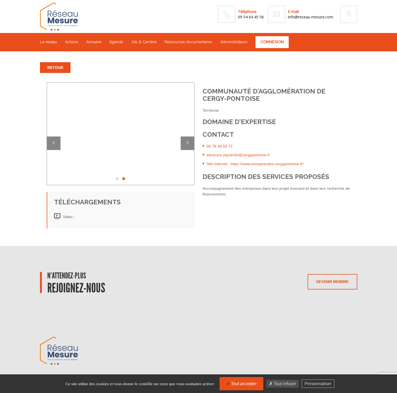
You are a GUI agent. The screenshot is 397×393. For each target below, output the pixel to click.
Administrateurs (233, 42)
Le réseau (48, 42)
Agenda (116, 42)
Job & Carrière (143, 42)
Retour (55, 67)
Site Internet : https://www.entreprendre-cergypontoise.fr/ (255, 164)
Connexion (272, 42)
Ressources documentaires (188, 42)
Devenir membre (332, 282)
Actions (71, 42)
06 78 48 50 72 (220, 146)
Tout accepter (243, 383)
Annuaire (93, 42)
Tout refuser (284, 383)
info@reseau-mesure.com (310, 16)
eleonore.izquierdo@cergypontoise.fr (238, 155)
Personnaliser (318, 383)
